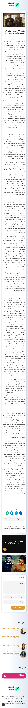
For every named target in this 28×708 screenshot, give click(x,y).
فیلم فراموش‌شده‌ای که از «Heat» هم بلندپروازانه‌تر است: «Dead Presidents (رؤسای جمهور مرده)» (11, 645)
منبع (24, 497)
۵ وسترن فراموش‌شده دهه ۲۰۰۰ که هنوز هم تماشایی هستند (10, 629)
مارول (5, 528)
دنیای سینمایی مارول (14, 526)
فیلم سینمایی (16, 528)
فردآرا (16, 703)
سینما (5, 526)
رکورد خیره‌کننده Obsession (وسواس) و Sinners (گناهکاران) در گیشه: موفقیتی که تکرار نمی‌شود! (10, 653)
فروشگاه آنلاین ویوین (14, 695)
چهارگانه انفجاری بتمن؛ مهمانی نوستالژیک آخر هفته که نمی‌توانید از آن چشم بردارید (10, 637)
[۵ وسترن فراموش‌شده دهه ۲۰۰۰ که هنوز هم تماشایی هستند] (23, 631)
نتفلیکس (23, 530)
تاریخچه (21, 526)
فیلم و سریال (10, 528)
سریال (8, 526)
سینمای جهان (22, 528)
